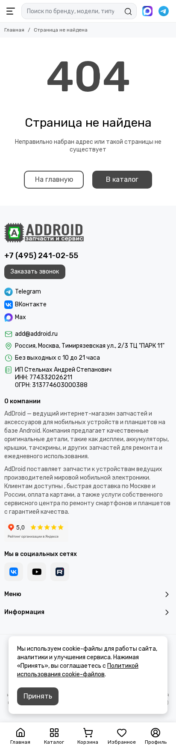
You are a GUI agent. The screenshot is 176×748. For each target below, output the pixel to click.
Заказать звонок (35, 271)
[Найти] (128, 11)
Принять (37, 696)
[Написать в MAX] (147, 11)
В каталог (122, 179)
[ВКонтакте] (13, 571)
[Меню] (10, 11)
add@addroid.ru (36, 334)
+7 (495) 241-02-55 (41, 255)
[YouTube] (36, 571)
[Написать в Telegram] (163, 11)
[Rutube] (59, 571)
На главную (54, 179)
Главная (14, 30)
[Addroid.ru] (44, 232)
